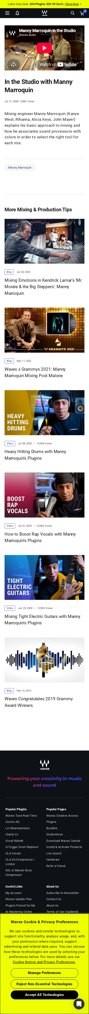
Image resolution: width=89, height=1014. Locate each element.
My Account (13, 893)
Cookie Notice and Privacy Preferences (44, 962)
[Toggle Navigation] (7, 13)
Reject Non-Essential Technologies (44, 984)
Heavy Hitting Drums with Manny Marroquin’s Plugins (35, 455)
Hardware (52, 859)
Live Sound (53, 853)
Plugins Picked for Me (20, 905)
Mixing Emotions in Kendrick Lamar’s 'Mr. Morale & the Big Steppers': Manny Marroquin (43, 287)
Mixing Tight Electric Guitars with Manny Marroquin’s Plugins (42, 620)
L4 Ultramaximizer (17, 828)
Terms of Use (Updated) (62, 911)
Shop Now (72, 4)
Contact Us (53, 899)
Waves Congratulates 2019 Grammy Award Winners (39, 702)
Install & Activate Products (64, 847)
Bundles (51, 828)
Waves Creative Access (62, 815)
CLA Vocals (13, 853)
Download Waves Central (63, 840)
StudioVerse (54, 834)
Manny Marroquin (20, 167)
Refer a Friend (55, 866)
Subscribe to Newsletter (62, 893)
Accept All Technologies (44, 995)
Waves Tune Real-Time (21, 815)
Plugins (51, 822)
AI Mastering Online (18, 911)
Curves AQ (12, 822)
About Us (52, 905)
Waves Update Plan (18, 899)
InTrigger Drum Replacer (22, 847)
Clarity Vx (11, 834)
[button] (78, 1003)
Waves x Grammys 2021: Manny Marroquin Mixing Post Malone (35, 372)
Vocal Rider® (14, 840)
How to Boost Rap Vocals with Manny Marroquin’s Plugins (40, 537)
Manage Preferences (44, 973)
